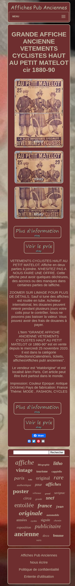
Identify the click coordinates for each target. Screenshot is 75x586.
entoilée (24, 505)
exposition (24, 527)
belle (30, 480)
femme (58, 535)
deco (46, 535)
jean (59, 507)
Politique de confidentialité (39, 569)
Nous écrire (39, 562)
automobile (53, 515)
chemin (57, 520)
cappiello (57, 471)
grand (47, 493)
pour (38, 485)
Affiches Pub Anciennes (39, 555)
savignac (59, 493)
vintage (24, 470)
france (45, 506)
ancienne (26, 533)
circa (27, 498)
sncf (50, 498)
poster (21, 491)
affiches (53, 484)
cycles (34, 521)
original (43, 478)
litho (57, 463)
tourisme (42, 471)
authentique (24, 485)
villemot (37, 493)
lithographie (43, 464)
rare (58, 477)
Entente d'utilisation (39, 577)
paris (19, 478)
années (21, 520)
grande (38, 499)
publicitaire (48, 526)
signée (45, 520)
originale (31, 513)
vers (38, 540)
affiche (24, 462)
